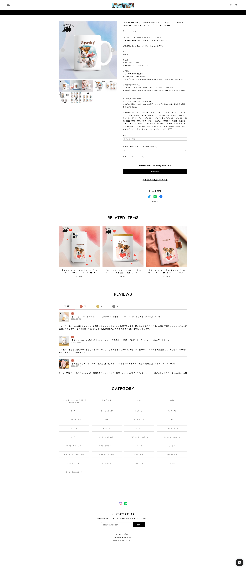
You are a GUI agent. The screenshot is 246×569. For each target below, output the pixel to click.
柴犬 (106, 420)
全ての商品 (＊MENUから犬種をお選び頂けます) (73, 401)
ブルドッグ (172, 463)
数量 (124, 156)
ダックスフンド (139, 420)
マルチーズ (106, 428)
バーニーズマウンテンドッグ (74, 455)
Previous (63, 50)
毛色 (124, 135)
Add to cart (155, 171)
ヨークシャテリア (107, 411)
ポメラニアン (172, 411)
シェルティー (172, 446)
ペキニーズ (139, 463)
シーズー (74, 411)
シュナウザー (139, 411)
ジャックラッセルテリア (172, 437)
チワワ (139, 400)
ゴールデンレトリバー (106, 437)
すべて (67, 306)
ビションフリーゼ (172, 428)
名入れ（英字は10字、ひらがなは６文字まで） (140, 147)
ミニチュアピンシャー (106, 446)
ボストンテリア (139, 455)
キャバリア (172, 400)
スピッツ (139, 446)
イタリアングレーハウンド (139, 437)
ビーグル (139, 428)
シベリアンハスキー (74, 463)
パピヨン (74, 428)
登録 (138, 524)
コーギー (74, 437)
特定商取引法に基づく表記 (123, 537)
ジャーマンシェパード (106, 455)
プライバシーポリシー (123, 534)
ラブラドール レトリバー (74, 446)
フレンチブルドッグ (74, 420)
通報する (155, 202)
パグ (172, 420)
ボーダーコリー (172, 455)
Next (113, 50)
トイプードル (106, 400)
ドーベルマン (106, 463)
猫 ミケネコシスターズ (74, 472)
